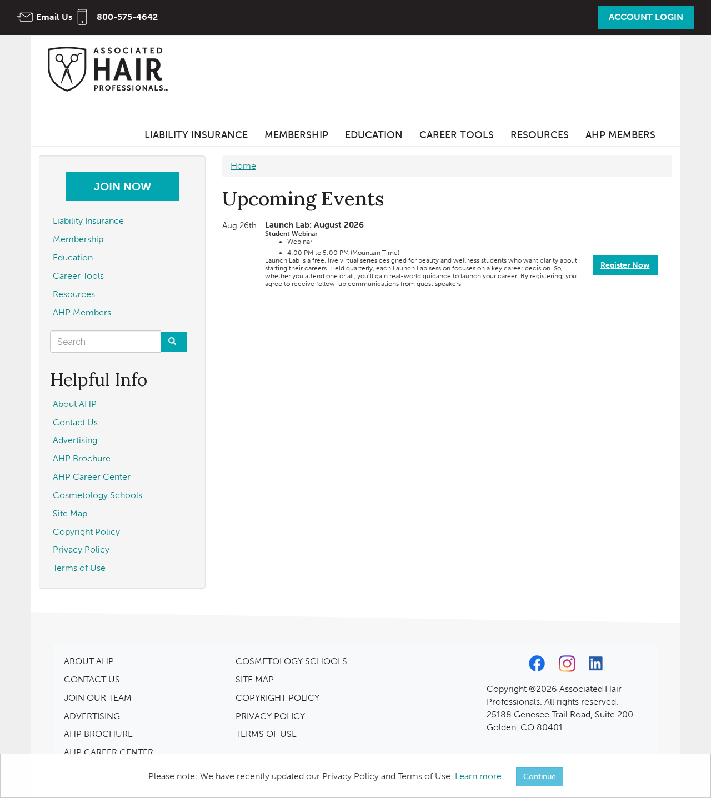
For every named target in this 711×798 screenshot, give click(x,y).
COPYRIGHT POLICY (277, 697)
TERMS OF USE (266, 734)
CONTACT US (92, 679)
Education (374, 135)
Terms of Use (79, 568)
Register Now (625, 265)
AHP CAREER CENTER (108, 752)
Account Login (646, 17)
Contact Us (75, 422)
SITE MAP (255, 679)
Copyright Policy (86, 531)
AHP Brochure (82, 458)
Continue (539, 776)
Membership (296, 135)
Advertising (75, 440)
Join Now (122, 186)
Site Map (70, 513)
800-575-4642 (127, 17)
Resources (539, 135)
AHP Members (620, 135)
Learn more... (481, 776)
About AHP (75, 404)
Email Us (54, 17)
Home (243, 165)
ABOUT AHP (89, 661)
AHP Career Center (92, 476)
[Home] (111, 68)
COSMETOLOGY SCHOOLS (291, 661)
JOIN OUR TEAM (98, 697)
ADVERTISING (92, 716)
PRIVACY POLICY (270, 716)
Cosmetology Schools (97, 495)
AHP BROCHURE (98, 734)
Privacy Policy (81, 549)
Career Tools (456, 135)
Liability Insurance (196, 135)
